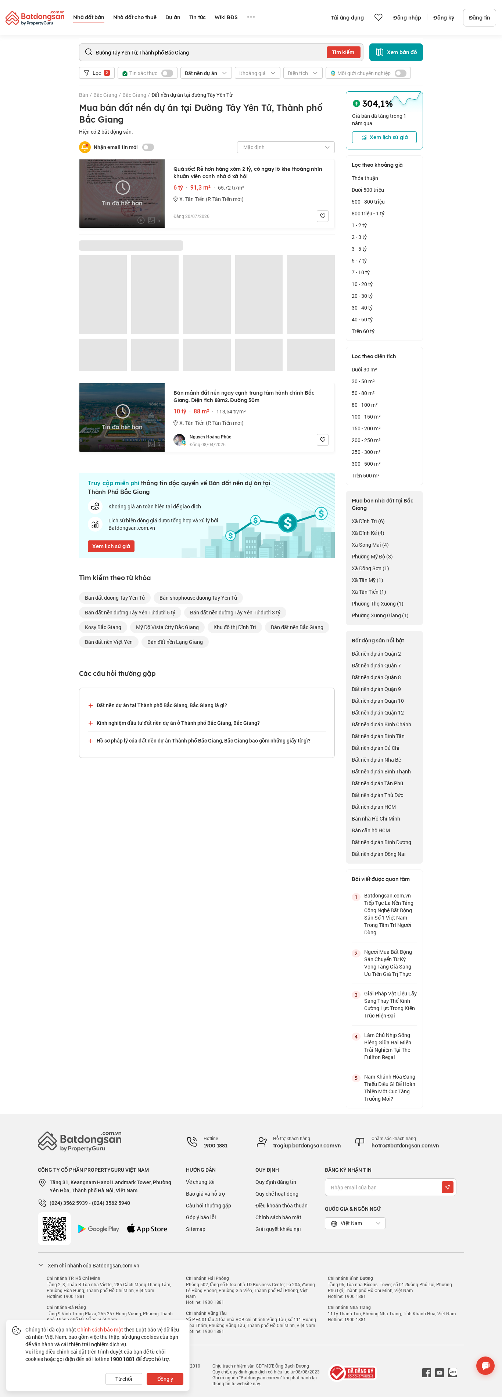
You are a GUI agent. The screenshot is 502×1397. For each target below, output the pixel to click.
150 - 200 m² (366, 428)
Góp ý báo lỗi (201, 1217)
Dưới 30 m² (364, 369)
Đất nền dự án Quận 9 (376, 688)
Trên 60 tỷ (363, 331)
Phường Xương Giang (380, 615)
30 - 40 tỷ (362, 307)
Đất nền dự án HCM (374, 806)
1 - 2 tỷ (359, 225)
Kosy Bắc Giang (103, 627)
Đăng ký (443, 17)
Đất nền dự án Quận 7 (376, 665)
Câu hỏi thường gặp (208, 1205)
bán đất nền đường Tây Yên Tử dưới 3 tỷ (235, 612)
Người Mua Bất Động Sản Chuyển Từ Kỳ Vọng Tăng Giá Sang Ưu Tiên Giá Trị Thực (388, 962)
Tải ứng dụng (347, 17)
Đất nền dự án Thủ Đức (377, 794)
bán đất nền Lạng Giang (175, 641)
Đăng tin (479, 17)
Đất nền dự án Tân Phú (377, 783)
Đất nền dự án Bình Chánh (381, 724)
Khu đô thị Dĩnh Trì (235, 627)
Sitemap (195, 1228)
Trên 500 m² (366, 475)
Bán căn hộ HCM (371, 830)
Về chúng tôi (200, 1181)
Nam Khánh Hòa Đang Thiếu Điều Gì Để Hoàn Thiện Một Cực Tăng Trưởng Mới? (389, 1087)
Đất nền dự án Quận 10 (378, 700)
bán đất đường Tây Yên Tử (115, 597)
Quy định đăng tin (275, 1181)
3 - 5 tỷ (359, 248)
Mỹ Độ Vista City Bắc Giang (167, 627)
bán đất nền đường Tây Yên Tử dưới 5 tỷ (130, 612)
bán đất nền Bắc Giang (297, 627)
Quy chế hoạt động (276, 1193)
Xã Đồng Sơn (370, 568)
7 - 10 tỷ (361, 272)
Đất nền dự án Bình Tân (378, 736)
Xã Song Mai (370, 544)
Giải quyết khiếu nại (278, 1228)
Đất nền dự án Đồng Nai (379, 853)
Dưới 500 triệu (368, 189)
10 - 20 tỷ (362, 284)
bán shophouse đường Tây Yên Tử (198, 597)
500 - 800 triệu (368, 201)
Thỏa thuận (365, 177)
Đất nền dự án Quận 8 (376, 677)
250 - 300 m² (366, 451)
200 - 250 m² (366, 440)
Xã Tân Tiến (369, 591)
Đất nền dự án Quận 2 (376, 653)
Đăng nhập (407, 17)
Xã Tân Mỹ (367, 579)
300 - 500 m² (366, 463)
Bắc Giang (105, 94)
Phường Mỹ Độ (372, 556)
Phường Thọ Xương (378, 603)
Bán (83, 94)
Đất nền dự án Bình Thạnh (381, 771)
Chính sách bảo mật (278, 1217)
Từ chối (123, 1378)
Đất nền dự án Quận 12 (378, 712)
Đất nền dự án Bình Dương (381, 842)
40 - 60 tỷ (362, 319)
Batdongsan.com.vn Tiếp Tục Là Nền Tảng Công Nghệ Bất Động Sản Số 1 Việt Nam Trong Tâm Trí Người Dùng (388, 914)
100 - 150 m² (366, 416)
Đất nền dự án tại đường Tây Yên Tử (191, 94)
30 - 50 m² (363, 381)
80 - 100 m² (365, 404)
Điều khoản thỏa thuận (281, 1205)
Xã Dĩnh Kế (368, 532)
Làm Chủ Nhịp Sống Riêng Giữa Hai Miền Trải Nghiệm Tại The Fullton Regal (387, 1046)
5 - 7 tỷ (359, 260)
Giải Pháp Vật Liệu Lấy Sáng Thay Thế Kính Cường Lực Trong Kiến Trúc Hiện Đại (390, 1004)
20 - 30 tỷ (362, 295)
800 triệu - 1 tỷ (368, 213)
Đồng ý (165, 1378)
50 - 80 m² (363, 392)
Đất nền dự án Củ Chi (375, 747)
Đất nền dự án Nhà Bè (376, 759)
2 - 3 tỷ (359, 236)
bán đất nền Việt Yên (109, 641)
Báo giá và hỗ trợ (205, 1193)
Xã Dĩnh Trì (368, 521)
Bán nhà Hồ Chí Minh (376, 818)
